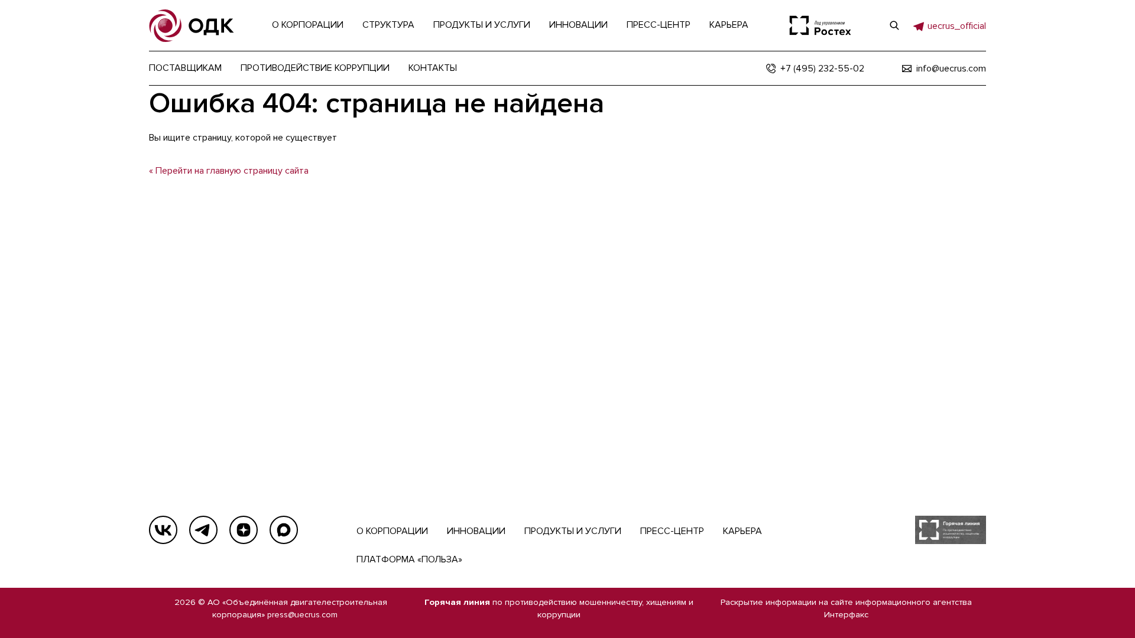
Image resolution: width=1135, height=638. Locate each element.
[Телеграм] (203, 530)
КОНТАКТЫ (432, 68)
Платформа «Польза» (409, 559)
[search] (894, 25)
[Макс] (284, 530)
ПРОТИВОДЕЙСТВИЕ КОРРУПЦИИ (315, 68)
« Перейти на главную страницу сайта (229, 171)
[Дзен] (243, 530)
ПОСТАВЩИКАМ (185, 68)
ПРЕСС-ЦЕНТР (672, 531)
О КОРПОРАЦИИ (392, 531)
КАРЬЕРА (742, 531)
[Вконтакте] (163, 530)
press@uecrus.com (302, 615)
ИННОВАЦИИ (476, 531)
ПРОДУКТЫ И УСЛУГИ (572, 531)
